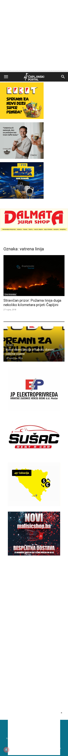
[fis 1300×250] (22, 180)
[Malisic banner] (34, 554)
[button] (6, 77)
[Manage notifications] (6, 749)
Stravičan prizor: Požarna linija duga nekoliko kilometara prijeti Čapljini (32, 302)
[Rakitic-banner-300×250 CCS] (22, 157)
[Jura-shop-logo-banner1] (34, 230)
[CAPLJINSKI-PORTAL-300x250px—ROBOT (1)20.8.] (22, 117)
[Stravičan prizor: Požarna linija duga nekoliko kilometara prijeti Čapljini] (34, 275)
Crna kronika (10, 294)
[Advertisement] (34, 36)
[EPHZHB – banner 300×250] (34, 410)
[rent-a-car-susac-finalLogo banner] (34, 457)
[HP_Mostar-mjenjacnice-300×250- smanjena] (34, 505)
